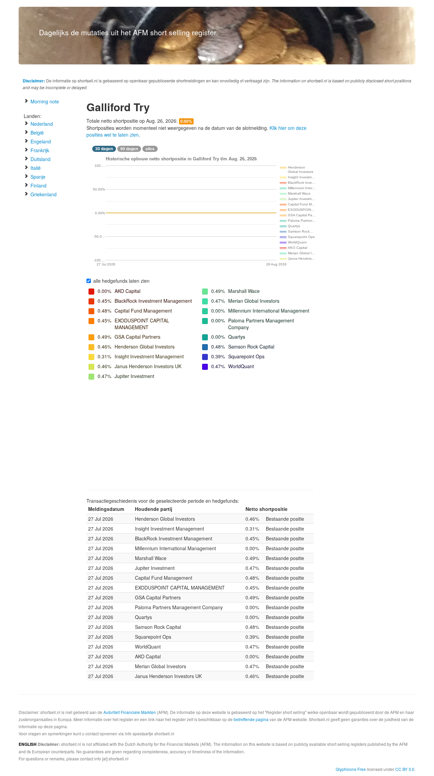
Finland (37, 185)
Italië (35, 167)
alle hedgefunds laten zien (121, 280)
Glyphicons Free (351, 769)
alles (150, 149)
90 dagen (129, 149)
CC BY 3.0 (404, 769)
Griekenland (43, 194)
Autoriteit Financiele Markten (129, 712)
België (36, 132)
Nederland (41, 123)
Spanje (37, 176)
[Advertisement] (200, 435)
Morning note (44, 101)
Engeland (40, 141)
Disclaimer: (34, 81)
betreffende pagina (251, 719)
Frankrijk (39, 150)
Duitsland (40, 159)
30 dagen (104, 149)
